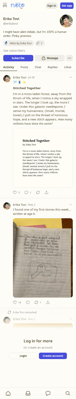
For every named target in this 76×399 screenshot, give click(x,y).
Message (52, 58)
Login (23, 356)
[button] (8, 393)
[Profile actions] (69, 58)
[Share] (46, 192)
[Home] (4, 5)
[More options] (70, 77)
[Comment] (27, 302)
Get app (67, 5)
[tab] (8, 67)
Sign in (51, 5)
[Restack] (37, 192)
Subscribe (18, 58)
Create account (53, 356)
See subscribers (14, 50)
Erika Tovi (19, 77)
